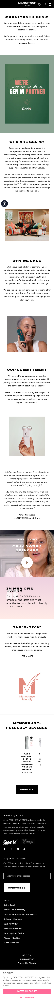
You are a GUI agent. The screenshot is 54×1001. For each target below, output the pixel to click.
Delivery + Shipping (12, 919)
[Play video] (27, 562)
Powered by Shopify (27, 963)
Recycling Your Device (13, 933)
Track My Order (10, 924)
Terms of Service (11, 943)
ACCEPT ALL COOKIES (27, 991)
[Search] (45, 4)
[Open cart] (50, 4)
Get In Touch (9, 905)
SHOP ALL (27, 789)
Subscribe (16, 888)
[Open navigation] (4, 4)
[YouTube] (18, 849)
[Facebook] (4, 849)
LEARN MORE (27, 656)
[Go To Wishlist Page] (39, 4)
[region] (27, 985)
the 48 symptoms (42, 178)
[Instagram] (11, 849)
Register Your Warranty (14, 910)
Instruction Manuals (12, 929)
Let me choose (27, 997)
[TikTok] (24, 849)
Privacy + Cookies (11, 938)
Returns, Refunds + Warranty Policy (20, 914)
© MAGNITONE (27, 959)
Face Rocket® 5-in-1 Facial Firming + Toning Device (27, 761)
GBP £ (25, 955)
